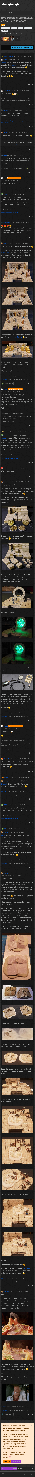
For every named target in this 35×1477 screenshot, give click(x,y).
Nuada (6, 56)
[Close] (31, 1425)
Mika (5, 155)
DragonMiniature (14, 121)
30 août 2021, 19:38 (22, 243)
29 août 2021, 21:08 (23, 90)
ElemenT (6, 758)
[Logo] (11, 4)
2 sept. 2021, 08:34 (20, 435)
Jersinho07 (7, 90)
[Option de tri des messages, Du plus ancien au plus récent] (4, 47)
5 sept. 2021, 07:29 (21, 758)
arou (5, 178)
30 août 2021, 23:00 (14, 392)
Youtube (3, 376)
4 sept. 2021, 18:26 (13, 728)
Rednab (6, 110)
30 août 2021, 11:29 (20, 194)
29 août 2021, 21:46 (21, 132)
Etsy (22, 121)
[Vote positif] (29, 84)
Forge (3, 25)
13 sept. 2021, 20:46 (14, 875)
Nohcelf (6, 59)
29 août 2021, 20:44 (21, 59)
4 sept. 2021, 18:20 (21, 482)
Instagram (4, 379)
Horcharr (6, 243)
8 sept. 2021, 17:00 (21, 832)
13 (32, 720)
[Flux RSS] (24, 33)
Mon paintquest (17, 144)
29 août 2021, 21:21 (21, 110)
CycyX (6, 389)
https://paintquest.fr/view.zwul (9, 212)
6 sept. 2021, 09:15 (19, 805)
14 (32, 383)
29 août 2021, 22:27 (19, 155)
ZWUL (5, 194)
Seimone (6, 468)
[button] (3, 1474)
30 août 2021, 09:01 (13, 180)
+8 (17, 39)
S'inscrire (7, 1461)
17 (32, 1286)
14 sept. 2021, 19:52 (22, 1291)
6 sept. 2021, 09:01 (21, 781)
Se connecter (16, 1461)
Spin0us (6, 132)
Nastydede (7, 222)
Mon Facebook (5, 122)
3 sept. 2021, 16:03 (21, 468)
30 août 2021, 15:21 (23, 222)
